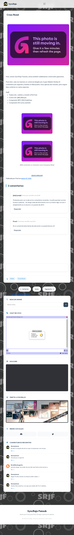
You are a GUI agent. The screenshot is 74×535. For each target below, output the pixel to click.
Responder (17, 209)
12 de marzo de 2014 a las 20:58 (31, 195)
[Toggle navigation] (44, 4)
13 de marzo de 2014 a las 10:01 (26, 221)
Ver (12, 451)
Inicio (37, 289)
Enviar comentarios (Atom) (21, 294)
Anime (12, 278)
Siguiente (48, 289)
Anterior (25, 289)
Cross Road (13, 14)
